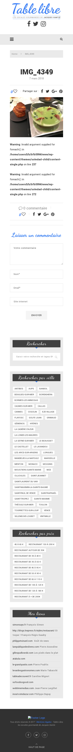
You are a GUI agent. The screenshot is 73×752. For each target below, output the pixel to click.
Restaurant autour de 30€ (29, 550)
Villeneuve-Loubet (25, 516)
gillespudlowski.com (23, 652)
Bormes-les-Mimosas (26, 400)
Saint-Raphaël (48, 493)
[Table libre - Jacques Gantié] (36, 2)
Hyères (34, 423)
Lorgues (48, 452)
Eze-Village (48, 411)
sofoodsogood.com (23, 682)
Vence (47, 510)
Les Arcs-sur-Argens (26, 452)
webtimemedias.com (23, 688)
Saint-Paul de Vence (25, 493)
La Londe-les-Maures (26, 435)
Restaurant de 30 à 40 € (28, 556)
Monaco (33, 464)
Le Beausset (46, 440)
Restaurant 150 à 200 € (41, 544)
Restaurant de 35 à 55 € (28, 561)
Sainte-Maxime (42, 498)
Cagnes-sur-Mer (23, 406)
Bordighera (45, 394)
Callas (41, 406)
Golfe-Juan (35, 417)
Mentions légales (43, 722)
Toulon (43, 504)
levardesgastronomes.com (26, 670)
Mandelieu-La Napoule (27, 458)
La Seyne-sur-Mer (24, 440)
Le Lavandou (40, 446)
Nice (49, 469)
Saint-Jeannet (38, 475)
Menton (19, 464)
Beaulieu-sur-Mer (24, 394)
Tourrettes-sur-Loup (27, 510)
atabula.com (19, 658)
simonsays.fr (19, 624)
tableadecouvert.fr (22, 676)
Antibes (19, 388)
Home (14, 54)
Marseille (49, 458)
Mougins (47, 464)
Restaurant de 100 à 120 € (29, 585)
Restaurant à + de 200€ (27, 596)
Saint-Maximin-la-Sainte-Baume (31, 487)
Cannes (19, 411)
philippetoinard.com (23, 641)
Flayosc (19, 417)
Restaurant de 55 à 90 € (28, 573)
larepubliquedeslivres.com (26, 646)
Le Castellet (22, 446)
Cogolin (32, 411)
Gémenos (20, 423)
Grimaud (51, 417)
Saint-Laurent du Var (26, 481)
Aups (31, 388)
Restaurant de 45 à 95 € (28, 567)
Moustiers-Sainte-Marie (28, 469)
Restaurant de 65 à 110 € (28, 579)
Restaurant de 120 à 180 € (29, 590)
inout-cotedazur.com (23, 694)
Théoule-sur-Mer (24, 504)
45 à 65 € (19, 544)
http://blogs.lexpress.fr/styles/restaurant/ (34, 630)
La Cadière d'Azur (24, 429)
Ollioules (20, 475)
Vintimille (45, 516)
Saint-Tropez (22, 498)
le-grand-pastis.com (22, 664)
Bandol (43, 388)
